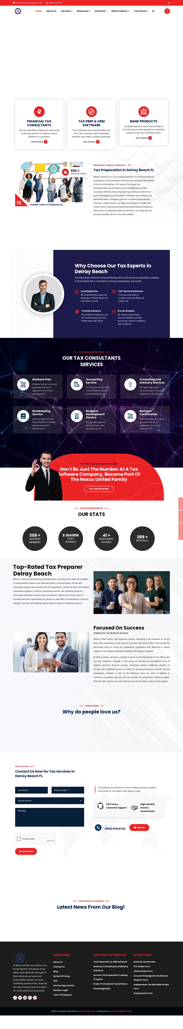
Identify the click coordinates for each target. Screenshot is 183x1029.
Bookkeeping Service (41, 412)
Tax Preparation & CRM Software (110, 961)
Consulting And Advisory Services (152, 381)
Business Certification (149, 412)
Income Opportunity (63, 985)
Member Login (60, 990)
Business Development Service (95, 414)
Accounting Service (94, 381)
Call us (107, 826)
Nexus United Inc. (87, 1011)
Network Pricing (61, 976)
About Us (57, 962)
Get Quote (27, 851)
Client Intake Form (143, 971)
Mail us (141, 827)
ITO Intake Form (142, 966)
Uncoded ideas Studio (120, 1011)
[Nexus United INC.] (18, 11)
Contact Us (59, 966)
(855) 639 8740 (55, 3)
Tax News (58, 922)
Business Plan (41, 379)
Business (139, 922)
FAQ (55, 980)
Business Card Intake (144, 961)
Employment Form (143, 993)
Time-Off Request (62, 995)
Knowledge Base (102, 988)
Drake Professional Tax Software (110, 984)
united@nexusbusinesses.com (29, 3)
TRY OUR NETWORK (99, 488)
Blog (55, 971)
